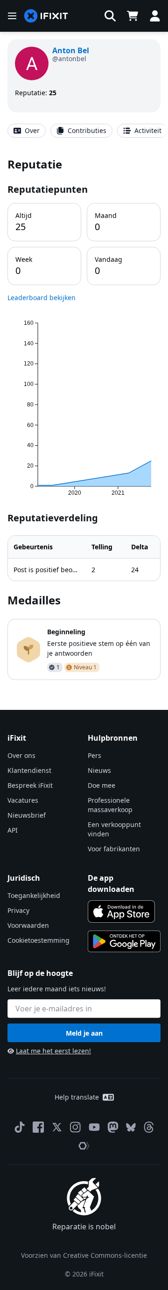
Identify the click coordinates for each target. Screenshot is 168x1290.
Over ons (21, 755)
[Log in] (155, 16)
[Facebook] (38, 1127)
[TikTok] (19, 1127)
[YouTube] (94, 1127)
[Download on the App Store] (121, 911)
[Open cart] (132, 16)
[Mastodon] (113, 1127)
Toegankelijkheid (33, 895)
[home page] (46, 16)
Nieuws (99, 770)
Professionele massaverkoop (110, 805)
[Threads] (148, 1127)
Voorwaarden (28, 925)
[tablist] (84, 130)
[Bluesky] (131, 1127)
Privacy (18, 910)
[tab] (26, 131)
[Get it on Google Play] (124, 941)
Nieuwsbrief (26, 815)
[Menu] (12, 15)
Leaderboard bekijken (41, 297)
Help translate (77, 1097)
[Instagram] (75, 1127)
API (12, 830)
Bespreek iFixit (30, 785)
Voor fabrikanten (114, 848)
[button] (110, 16)
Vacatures (22, 800)
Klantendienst (29, 770)
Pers (94, 755)
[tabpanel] (84, 418)
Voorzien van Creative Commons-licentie (84, 1255)
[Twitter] (57, 1127)
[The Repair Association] (84, 1145)
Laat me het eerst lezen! (53, 1050)
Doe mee (101, 785)
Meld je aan (84, 1033)
